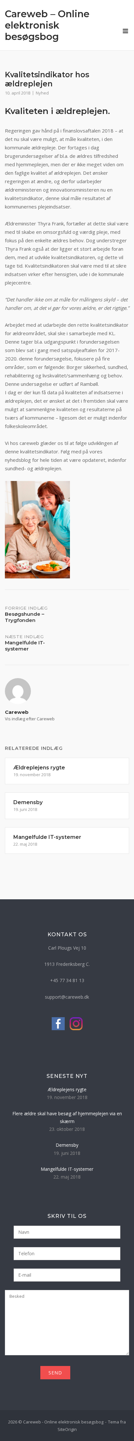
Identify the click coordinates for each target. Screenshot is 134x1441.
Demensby (67, 1145)
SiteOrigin (67, 1429)
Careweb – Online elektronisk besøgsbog (47, 25)
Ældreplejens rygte (67, 1089)
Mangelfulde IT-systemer (67, 1169)
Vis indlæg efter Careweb (30, 719)
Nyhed (42, 93)
